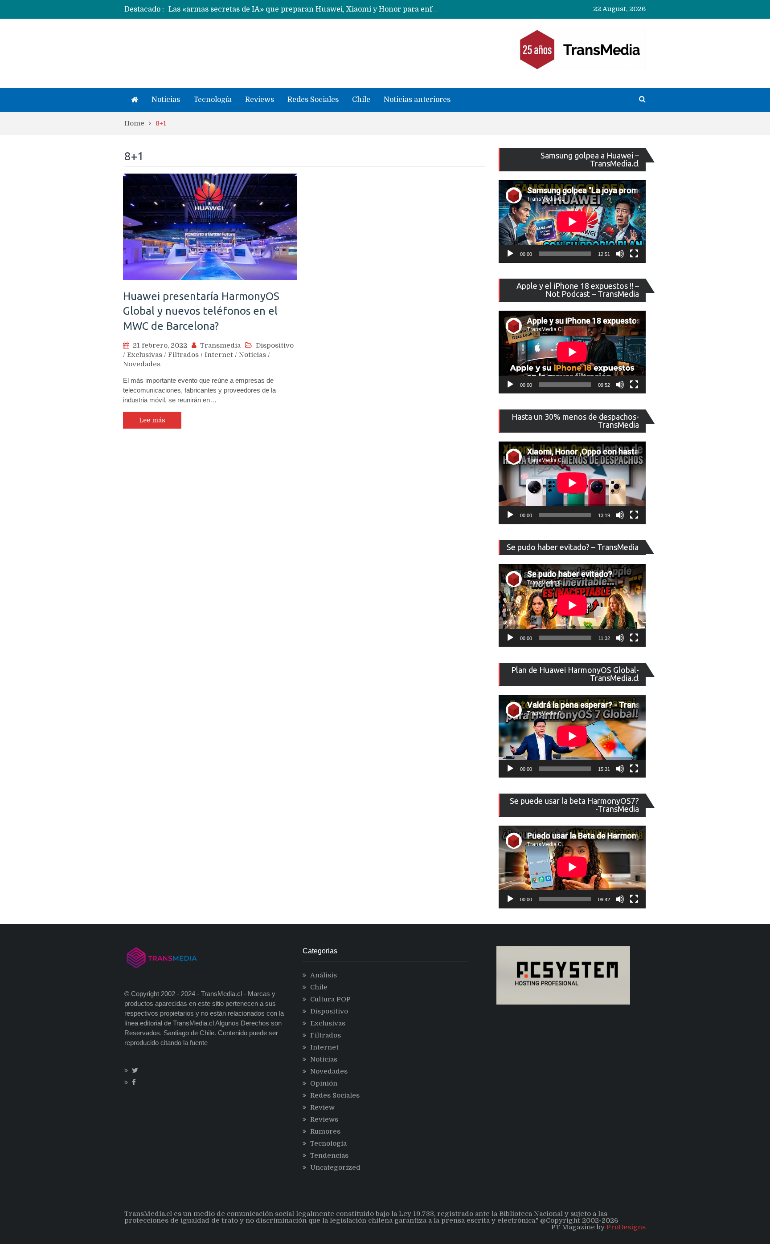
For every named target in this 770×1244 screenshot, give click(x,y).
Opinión (323, 1083)
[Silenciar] (619, 253)
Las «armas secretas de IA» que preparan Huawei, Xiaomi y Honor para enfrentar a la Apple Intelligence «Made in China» (381, 9)
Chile (361, 100)
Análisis (323, 975)
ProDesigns (626, 1227)
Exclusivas (144, 355)
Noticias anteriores (417, 100)
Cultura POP (330, 999)
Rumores (325, 1131)
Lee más (152, 420)
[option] (302, 9)
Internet (219, 355)
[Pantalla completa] (634, 253)
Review (322, 1107)
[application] (572, 221)
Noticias (166, 100)
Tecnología (212, 100)
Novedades (141, 364)
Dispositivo (275, 345)
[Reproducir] (510, 253)
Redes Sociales (313, 100)
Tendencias (329, 1155)
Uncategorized (335, 1167)
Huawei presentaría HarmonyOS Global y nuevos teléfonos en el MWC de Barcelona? (201, 311)
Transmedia (220, 345)
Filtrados (183, 355)
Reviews (259, 100)
